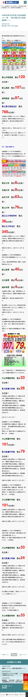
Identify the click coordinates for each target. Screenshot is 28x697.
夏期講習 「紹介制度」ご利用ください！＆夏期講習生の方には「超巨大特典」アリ (14, 681)
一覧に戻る (14, 654)
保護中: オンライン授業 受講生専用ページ (13, 668)
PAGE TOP (27, 694)
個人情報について (7, 686)
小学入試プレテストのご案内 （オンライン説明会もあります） (14, 674)
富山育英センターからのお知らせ (11, 6)
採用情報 (4, 688)
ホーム (2, 6)
